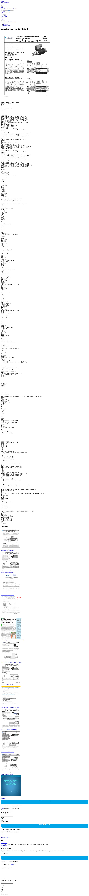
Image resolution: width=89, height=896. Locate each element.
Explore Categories (5, 2)
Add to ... (3, 20)
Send (6, 894)
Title (2, 809)
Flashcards (3, 12)
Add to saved (12, 21)
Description (5, 812)
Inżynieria (5, 24)
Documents (3, 837)
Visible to (3, 817)
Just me (4, 820)
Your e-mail (3, 878)
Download (3, 798)
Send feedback (4, 853)
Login (2, 7)
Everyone (4, 818)
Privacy (2, 845)
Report (2, 843)
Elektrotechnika (6, 25)
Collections (7, 12)
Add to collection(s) (5, 21)
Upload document (5, 8)
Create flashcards (12, 8)
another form (13, 864)
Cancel (2, 894)
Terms (5, 845)
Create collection (4, 821)
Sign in (2, 808)
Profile (2, 19)
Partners (5, 843)
